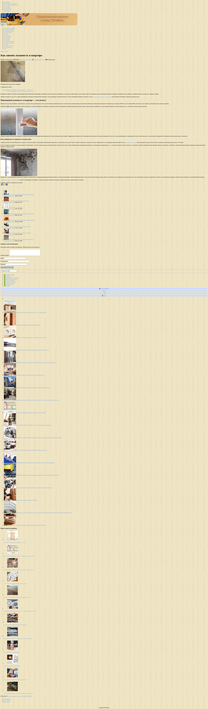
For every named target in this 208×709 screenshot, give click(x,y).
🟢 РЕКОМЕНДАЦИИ (10, 279)
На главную (7, 2)
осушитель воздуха (130, 142)
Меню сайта (4, 51)
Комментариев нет (39, 59)
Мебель (6, 44)
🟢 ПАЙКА (7, 285)
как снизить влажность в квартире (102, 96)
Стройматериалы (8, 31)
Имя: (2, 258)
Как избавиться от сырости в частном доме (20, 91)
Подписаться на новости (11, 3)
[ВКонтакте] (2, 184)
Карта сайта (7, 700)
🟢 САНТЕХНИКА (9, 281)
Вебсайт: (3, 264)
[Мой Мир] (7, 184)
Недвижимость (8, 47)
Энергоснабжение (9, 41)
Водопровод (7, 35)
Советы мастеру (8, 45)
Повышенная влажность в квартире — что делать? (18, 89)
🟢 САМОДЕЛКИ (9, 275)
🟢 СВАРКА (7, 276)
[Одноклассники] (4, 184)
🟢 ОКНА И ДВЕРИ (10, 282)
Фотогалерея (7, 9)
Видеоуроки (7, 10)
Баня (5, 48)
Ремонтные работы (9, 29)
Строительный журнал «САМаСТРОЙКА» (20, 696)
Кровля (6, 34)
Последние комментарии (11, 5)
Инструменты (8, 8)
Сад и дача (7, 6)
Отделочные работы (9, 28)
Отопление (7, 38)
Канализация (7, 37)
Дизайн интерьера (9, 42)
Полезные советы (26, 59)
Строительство (8, 32)
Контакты (6, 702)
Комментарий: (5, 255)
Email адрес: (4, 261)
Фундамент (7, 40)
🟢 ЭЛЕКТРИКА (9, 284)
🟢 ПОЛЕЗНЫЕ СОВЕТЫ (11, 278)
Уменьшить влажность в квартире (10, 180)
